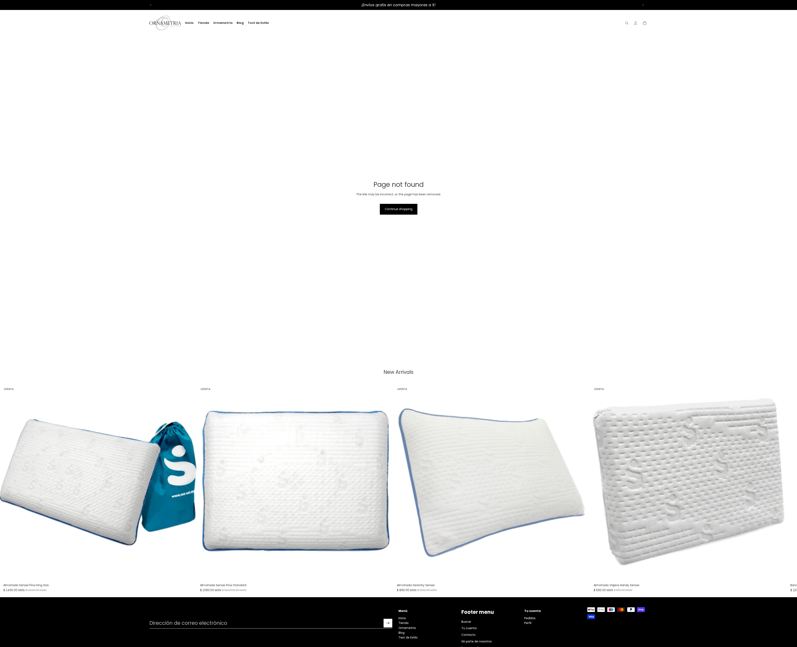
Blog (401, 633)
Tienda (403, 623)
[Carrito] (644, 23)
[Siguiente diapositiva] (643, 5)
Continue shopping (398, 209)
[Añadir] (190, 575)
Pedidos (529, 618)
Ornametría (407, 628)
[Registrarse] (388, 623)
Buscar (466, 622)
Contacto (468, 635)
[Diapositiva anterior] (150, 5)
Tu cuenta (469, 628)
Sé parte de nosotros (476, 641)
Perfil (527, 623)
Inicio (402, 618)
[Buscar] (626, 23)
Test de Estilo (408, 638)
